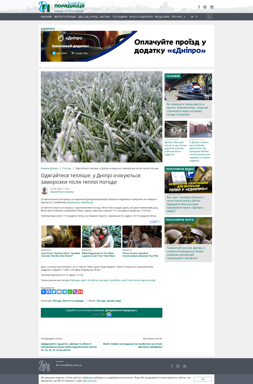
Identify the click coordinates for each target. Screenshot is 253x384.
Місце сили (162, 16)
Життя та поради (65, 16)
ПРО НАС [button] (177, 16)
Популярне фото (180, 220)
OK (203, 379)
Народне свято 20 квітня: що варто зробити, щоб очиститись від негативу (112, 280)
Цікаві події (114, 300)
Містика (105, 16)
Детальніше (90, 380)
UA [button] (192, 16)
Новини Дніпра (50, 168)
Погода (67, 168)
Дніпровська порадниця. (80, 202)
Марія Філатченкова (62, 191)
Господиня (119, 16)
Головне (173, 76)
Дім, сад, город (88, 16)
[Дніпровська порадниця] (46, 366)
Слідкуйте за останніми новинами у (101, 312)
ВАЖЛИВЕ (46, 16)
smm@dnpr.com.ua (71, 365)
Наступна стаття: (132, 342)
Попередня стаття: (69, 344)
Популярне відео (180, 169)
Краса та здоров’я (141, 16)
